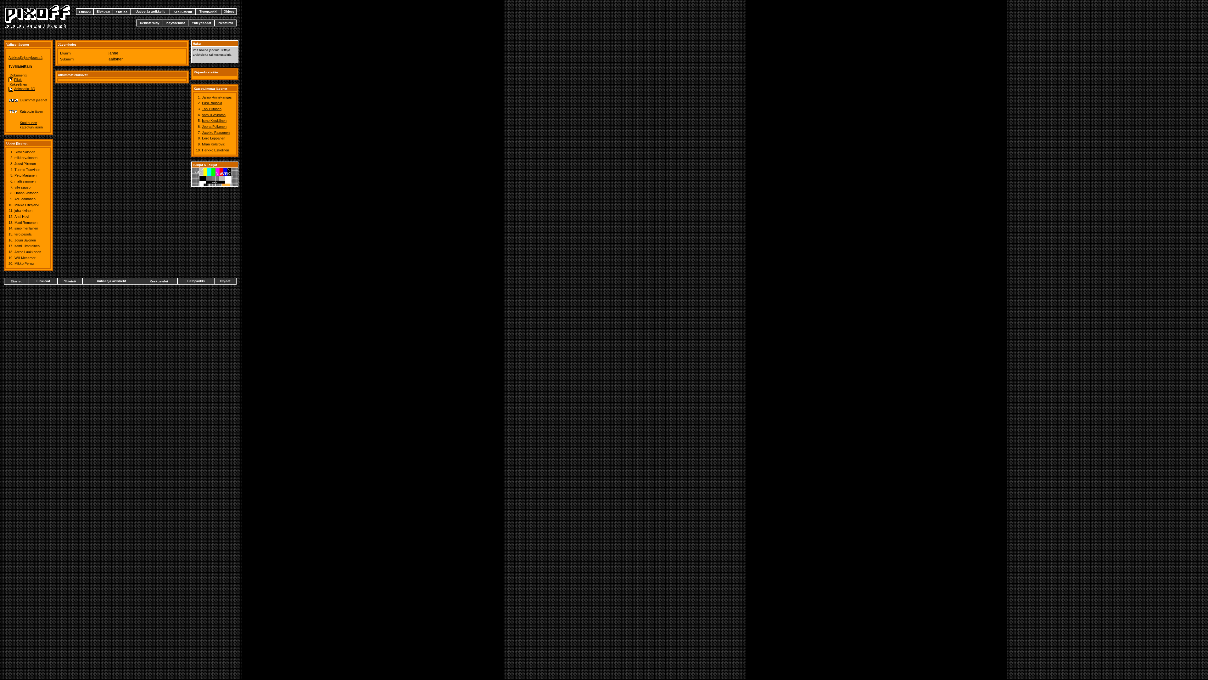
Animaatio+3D (24, 89)
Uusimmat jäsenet (33, 100)
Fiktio (18, 80)
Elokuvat (103, 11)
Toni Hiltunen (211, 109)
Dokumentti (18, 75)
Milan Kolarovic (213, 144)
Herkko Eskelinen (215, 150)
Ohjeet (229, 11)
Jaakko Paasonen (216, 132)
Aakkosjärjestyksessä (25, 58)
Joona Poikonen (214, 126)
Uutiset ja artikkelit (150, 11)
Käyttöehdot (175, 23)
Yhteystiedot (201, 23)
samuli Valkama (214, 115)
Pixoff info (225, 23)
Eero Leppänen (213, 138)
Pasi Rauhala (212, 103)
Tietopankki (208, 11)
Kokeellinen (18, 84)
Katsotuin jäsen (31, 111)
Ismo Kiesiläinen (214, 120)
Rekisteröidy (149, 23)
